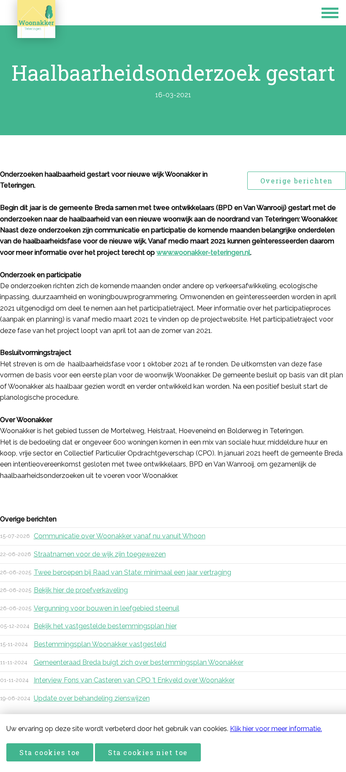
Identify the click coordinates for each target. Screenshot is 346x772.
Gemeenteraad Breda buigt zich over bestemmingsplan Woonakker (138, 662)
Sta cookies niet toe (148, 752)
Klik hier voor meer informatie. (276, 729)
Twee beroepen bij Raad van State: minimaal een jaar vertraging (132, 572)
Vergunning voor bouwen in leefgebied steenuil (106, 608)
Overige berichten (296, 180)
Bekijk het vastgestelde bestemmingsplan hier (105, 626)
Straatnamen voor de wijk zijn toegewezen (100, 554)
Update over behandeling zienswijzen (92, 698)
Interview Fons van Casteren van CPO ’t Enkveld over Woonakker (134, 680)
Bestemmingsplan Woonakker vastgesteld (100, 644)
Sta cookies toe (49, 752)
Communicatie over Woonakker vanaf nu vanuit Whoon (119, 536)
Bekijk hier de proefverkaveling (81, 590)
